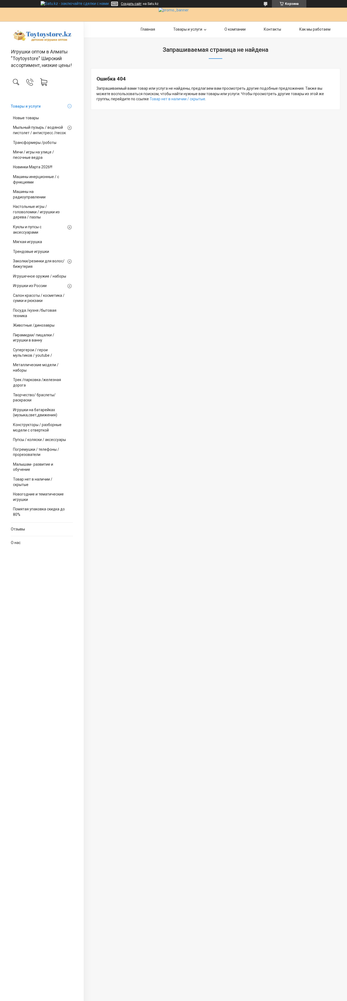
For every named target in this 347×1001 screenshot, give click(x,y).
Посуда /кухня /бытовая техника (34, 313)
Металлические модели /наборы (36, 367)
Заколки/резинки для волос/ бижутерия (39, 264)
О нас (16, 542)
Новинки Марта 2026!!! (32, 167)
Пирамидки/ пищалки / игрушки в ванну (33, 338)
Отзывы (18, 529)
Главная (148, 29)
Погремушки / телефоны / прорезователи (36, 452)
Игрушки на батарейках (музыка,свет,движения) (35, 412)
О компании (235, 29)
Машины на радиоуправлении (29, 194)
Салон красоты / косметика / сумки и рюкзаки (39, 298)
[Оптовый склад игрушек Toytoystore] (42, 35)
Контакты (272, 29)
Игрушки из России (30, 286)
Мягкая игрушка (27, 242)
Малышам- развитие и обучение (33, 467)
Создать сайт (131, 4)
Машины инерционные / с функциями (36, 179)
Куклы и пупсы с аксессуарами (27, 229)
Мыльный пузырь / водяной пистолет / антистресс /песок (39, 130)
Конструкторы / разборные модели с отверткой (37, 427)
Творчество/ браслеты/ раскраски (34, 398)
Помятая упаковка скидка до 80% (39, 512)
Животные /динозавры (33, 325)
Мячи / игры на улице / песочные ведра (33, 155)
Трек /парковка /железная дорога (37, 382)
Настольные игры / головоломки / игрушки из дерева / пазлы (36, 211)
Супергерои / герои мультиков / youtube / (32, 353)
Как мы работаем (314, 29)
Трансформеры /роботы (34, 142)
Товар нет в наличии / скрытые (32, 482)
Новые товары (26, 118)
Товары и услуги (26, 106)
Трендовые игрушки (31, 251)
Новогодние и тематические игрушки (38, 497)
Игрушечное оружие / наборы (39, 276)
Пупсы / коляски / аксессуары (39, 439)
